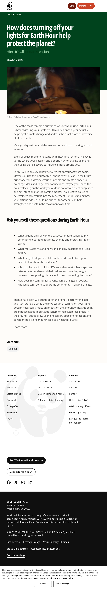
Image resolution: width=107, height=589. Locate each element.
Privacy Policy (31, 542)
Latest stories (14, 393)
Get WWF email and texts (24, 460)
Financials (12, 387)
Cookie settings (16, 555)
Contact (73, 393)
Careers (73, 387)
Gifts (72, 5)
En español (12, 406)
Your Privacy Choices (56, 542)
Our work (11, 400)
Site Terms (13, 542)
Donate (82, 5)
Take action (75, 381)
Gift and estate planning (50, 400)
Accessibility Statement (45, 548)
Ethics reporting (77, 412)
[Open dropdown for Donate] (91, 6)
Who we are (13, 381)
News (9, 15)
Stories (18, 15)
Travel (10, 418)
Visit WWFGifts (45, 387)
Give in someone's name (51, 393)
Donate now (44, 381)
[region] (53, 577)
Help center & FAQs (79, 400)
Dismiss (43, 583)
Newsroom (12, 412)
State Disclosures (17, 548)
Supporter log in (19, 472)
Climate (13, 348)
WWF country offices (80, 406)
